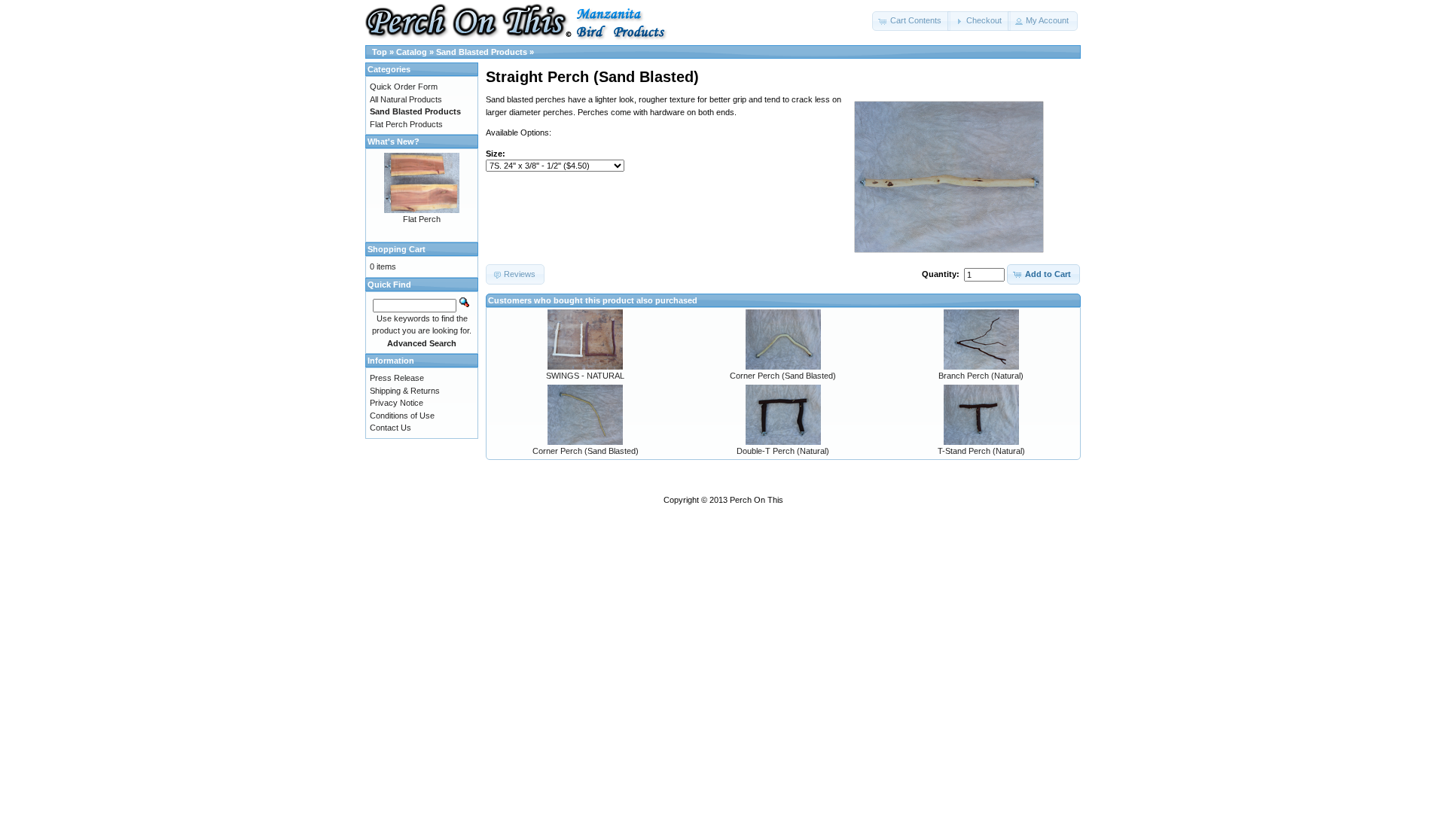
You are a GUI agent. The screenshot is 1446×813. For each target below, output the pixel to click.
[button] (911, 21)
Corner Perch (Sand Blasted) (783, 375)
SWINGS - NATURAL (585, 375)
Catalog (411, 51)
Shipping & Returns (405, 390)
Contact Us (390, 427)
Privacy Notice (396, 402)
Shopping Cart (397, 249)
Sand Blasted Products (481, 51)
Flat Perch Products (406, 124)
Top (379, 51)
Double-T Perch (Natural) (783, 450)
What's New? (393, 141)
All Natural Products (406, 99)
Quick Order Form (404, 86)
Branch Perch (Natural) (980, 375)
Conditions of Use (402, 415)
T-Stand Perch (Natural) (981, 450)
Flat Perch (422, 219)
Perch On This (756, 499)
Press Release (397, 377)
